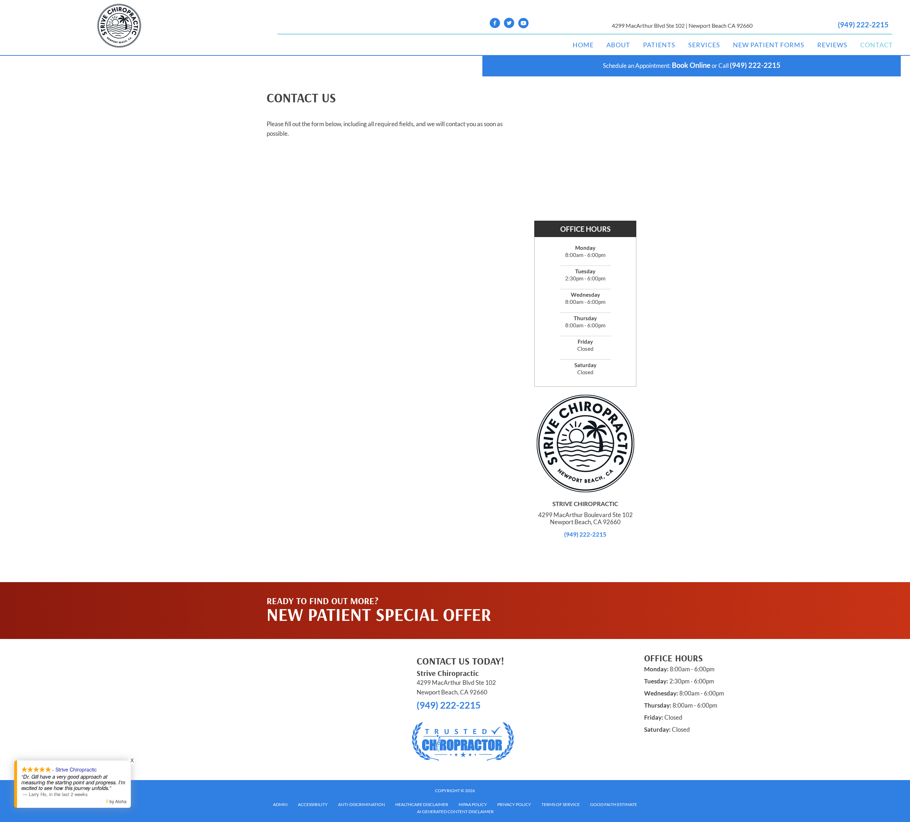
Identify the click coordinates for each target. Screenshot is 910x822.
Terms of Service (560, 804)
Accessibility (313, 804)
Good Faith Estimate (613, 804)
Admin (280, 804)
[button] (576, 596)
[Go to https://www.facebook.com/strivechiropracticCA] (494, 24)
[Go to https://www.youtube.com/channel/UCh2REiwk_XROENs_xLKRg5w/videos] (523, 24)
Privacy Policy (514, 804)
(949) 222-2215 (863, 24)
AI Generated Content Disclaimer (455, 811)
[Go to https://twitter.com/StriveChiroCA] (509, 24)
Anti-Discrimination (361, 804)
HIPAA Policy (473, 804)
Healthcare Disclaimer (421, 804)
